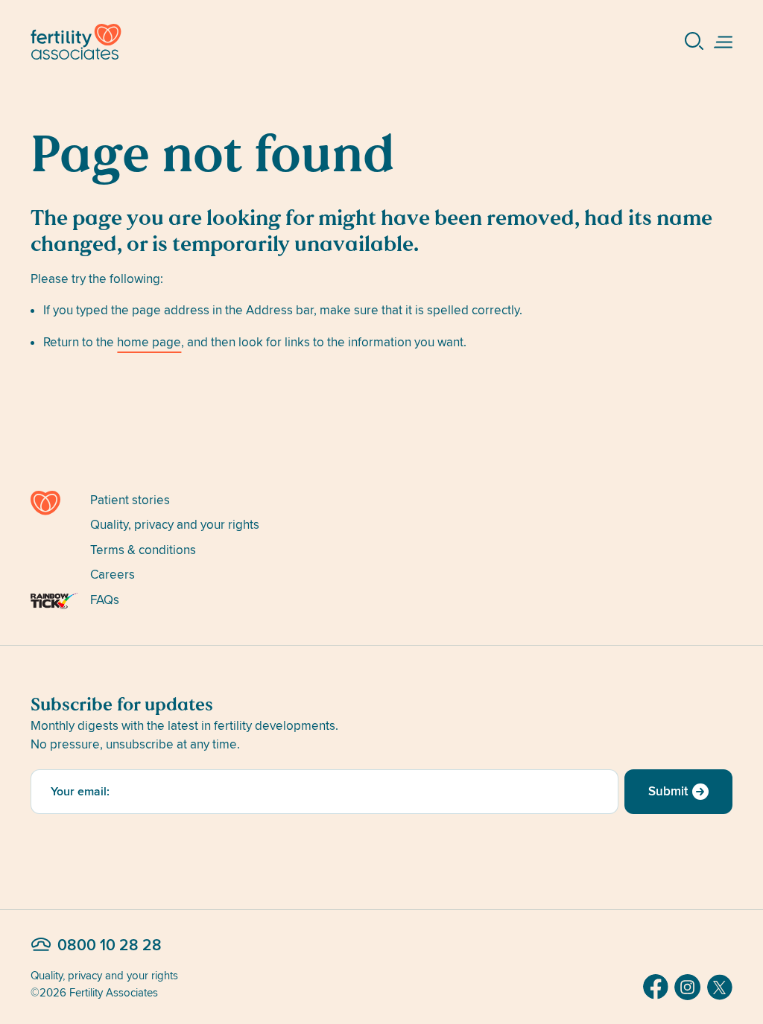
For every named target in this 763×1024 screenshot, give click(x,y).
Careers (112, 574)
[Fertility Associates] (54, 503)
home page (149, 342)
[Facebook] (655, 986)
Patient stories (130, 500)
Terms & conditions (143, 550)
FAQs (104, 600)
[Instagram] (687, 987)
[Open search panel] (694, 41)
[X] (719, 987)
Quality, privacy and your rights (174, 524)
